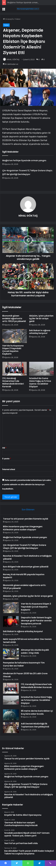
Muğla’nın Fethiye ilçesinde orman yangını (26, 2)
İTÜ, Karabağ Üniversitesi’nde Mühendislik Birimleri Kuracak (13, 382)
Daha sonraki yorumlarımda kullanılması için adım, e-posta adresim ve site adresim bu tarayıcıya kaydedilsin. (26, 484)
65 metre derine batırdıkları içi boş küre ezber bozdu (37, 712)
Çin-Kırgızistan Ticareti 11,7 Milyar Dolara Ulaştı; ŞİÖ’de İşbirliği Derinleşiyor (24, 547)
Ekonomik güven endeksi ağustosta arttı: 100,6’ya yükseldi (14, 318)
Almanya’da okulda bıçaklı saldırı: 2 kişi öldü (35, 651)
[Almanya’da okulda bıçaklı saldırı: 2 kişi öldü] (11, 653)
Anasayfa (9, 19)
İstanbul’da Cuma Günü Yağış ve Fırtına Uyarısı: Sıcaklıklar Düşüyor (40, 382)
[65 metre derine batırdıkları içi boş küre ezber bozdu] (11, 714)
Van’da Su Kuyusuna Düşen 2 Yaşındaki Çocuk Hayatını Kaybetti (13, 349)
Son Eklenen (28, 509)
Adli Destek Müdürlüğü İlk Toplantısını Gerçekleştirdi (35, 725)
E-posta (6, 458)
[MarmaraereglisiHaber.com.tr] (28, 8)
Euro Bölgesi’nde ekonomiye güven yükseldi (25, 566)
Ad (4, 448)
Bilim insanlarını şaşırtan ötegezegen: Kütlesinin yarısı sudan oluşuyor (23, 528)
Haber (18, 19)
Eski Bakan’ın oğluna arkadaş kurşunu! (39, 332)
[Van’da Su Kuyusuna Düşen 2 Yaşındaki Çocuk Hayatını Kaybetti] (14, 336)
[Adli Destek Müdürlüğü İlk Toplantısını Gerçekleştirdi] (11, 727)
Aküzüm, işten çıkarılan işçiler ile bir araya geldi (41, 318)
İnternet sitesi (8, 469)
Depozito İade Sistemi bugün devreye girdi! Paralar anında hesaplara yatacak (36, 620)
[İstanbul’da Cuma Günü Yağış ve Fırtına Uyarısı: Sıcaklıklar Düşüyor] (41, 369)
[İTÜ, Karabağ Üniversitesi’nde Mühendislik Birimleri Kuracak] (14, 369)
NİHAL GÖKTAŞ (13, 59)
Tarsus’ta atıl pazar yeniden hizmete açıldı (25, 518)
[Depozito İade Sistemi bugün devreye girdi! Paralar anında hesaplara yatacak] (11, 621)
